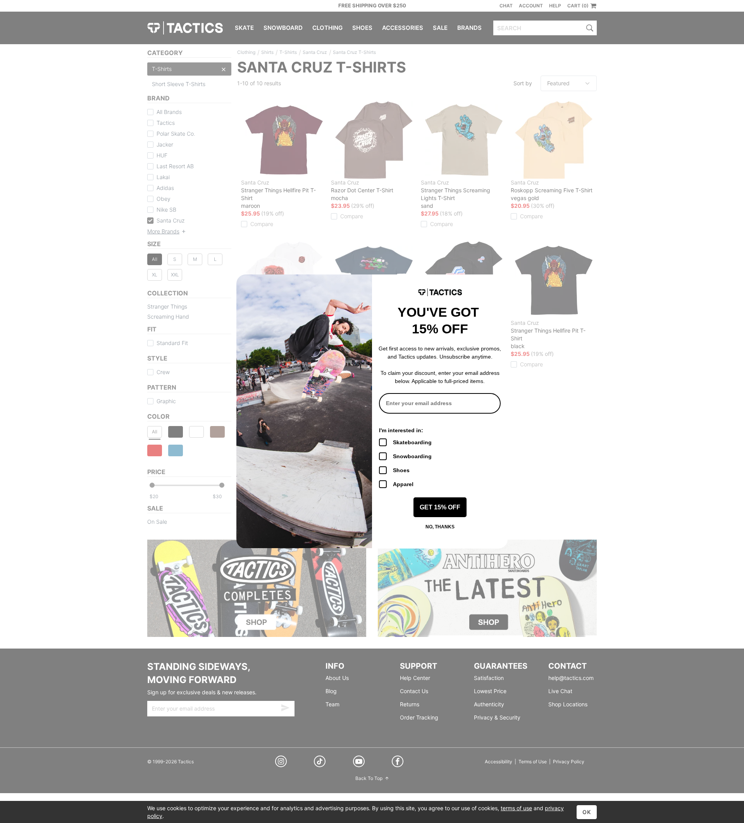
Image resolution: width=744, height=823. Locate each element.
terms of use (516, 808)
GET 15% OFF (440, 507)
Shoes (401, 470)
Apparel (403, 484)
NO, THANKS (440, 527)
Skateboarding (412, 442)
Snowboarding (412, 456)
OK (586, 812)
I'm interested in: (401, 430)
